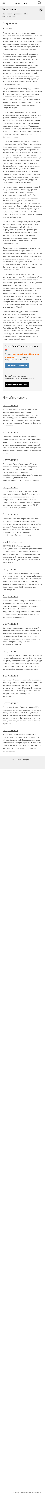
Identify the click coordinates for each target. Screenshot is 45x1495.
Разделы (26, 759)
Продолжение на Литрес (16, 384)
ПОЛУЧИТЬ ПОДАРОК (17, 365)
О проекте (16, 759)
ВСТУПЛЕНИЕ (12, 541)
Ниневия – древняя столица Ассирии (26, 1492)
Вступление (10, 405)
